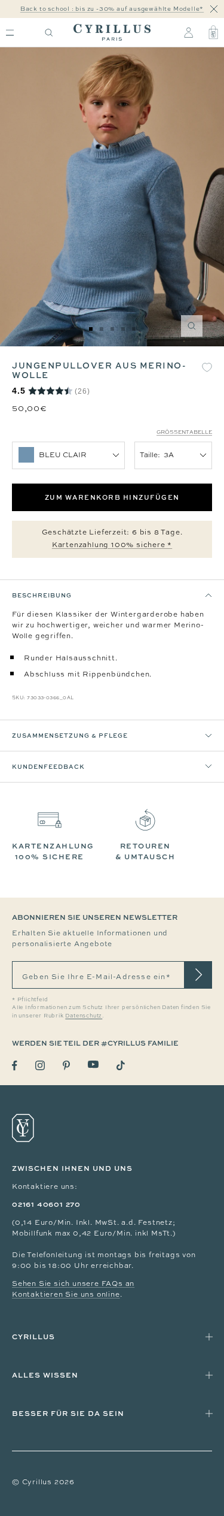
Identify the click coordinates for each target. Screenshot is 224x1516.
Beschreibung (42, 595)
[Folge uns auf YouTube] (93, 1064)
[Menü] (10, 33)
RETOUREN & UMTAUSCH (145, 851)
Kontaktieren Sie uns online (66, 1294)
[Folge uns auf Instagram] (40, 1065)
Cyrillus (33, 1336)
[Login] (188, 32)
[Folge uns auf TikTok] (120, 1065)
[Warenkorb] (213, 32)
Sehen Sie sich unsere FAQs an (73, 1283)
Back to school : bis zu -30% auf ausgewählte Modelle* (112, 9)
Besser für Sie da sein (68, 1413)
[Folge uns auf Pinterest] (66, 1065)
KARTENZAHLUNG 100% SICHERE (53, 851)
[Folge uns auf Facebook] (14, 1066)
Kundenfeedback (48, 766)
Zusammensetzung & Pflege (70, 735)
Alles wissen (45, 1375)
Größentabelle (184, 432)
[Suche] (49, 33)
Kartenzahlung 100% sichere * (112, 544)
